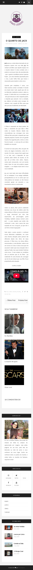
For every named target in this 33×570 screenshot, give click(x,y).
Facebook (8, 485)
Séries (6, 508)
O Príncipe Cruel (18, 551)
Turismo (7, 512)
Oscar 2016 (7, 294)
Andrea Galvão (13, 43)
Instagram (8, 478)
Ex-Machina (9, 336)
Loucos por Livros (19, 534)
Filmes (19, 291)
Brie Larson (16, 37)
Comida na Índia (18, 543)
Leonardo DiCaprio (11, 361)
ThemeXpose (21, 567)
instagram (17, 225)
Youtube (16, 485)
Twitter (16, 478)
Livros (7, 505)
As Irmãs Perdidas (19, 526)
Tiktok (24, 478)
